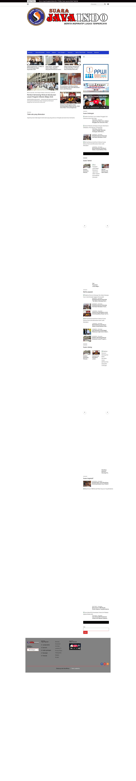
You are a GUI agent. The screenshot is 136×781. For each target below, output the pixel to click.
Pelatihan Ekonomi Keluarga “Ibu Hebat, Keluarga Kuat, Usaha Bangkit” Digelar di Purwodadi (99, 300)
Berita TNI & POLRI (80, 52)
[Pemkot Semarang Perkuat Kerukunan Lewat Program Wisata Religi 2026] (42, 81)
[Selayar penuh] (107, 107)
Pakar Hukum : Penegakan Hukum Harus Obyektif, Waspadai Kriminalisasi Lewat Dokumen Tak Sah (34, 68)
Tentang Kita (58, 652)
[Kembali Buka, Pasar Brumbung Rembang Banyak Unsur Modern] (87, 484)
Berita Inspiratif (30, 92)
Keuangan (45, 653)
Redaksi (57, 655)
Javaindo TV (58, 648)
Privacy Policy (58, 650)
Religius (43, 92)
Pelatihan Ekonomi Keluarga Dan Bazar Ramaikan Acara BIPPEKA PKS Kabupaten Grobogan (99, 136)
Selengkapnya (95, 153)
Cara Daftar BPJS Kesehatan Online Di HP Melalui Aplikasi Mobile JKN (99, 617)
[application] (96, 102)
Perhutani (89, 52)
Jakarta (54, 52)
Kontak (57, 657)
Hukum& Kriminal (40, 52)
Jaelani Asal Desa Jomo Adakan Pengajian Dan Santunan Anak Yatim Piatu (100, 121)
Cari (84, 627)
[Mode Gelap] (108, 4)
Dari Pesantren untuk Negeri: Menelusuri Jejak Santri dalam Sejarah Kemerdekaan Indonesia (86, 285)
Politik (48, 52)
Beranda (30, 52)
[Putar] (85, 107)
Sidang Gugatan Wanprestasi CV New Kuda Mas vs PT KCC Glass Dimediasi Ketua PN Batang (53, 68)
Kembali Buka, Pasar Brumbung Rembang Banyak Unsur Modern (100, 483)
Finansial (45, 655)
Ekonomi (96, 52)
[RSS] (107, 664)
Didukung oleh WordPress (62, 668)
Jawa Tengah (61, 52)
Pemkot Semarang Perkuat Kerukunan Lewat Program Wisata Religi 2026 (99, 338)
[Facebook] (102, 664)
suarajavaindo (46, 645)
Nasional (70, 52)
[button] (105, 4)
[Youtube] (104, 664)
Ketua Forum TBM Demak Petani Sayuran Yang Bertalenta (100, 608)
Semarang (47, 92)
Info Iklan (57, 646)
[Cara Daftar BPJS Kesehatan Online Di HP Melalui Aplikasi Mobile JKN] (96, 613)
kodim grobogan (47, 650)
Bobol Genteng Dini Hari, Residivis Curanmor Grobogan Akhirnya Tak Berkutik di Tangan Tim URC (72, 68)
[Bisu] (104, 107)
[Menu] (28, 4)
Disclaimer (57, 644)
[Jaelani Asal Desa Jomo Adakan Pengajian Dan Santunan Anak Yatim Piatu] (96, 117)
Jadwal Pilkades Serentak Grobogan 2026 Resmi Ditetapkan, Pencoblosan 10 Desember (99, 131)
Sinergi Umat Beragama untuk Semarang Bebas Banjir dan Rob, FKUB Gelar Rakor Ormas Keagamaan (70, 106)
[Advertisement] (68, 39)
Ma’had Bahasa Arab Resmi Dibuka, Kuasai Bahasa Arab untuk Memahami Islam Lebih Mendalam (69, 87)
